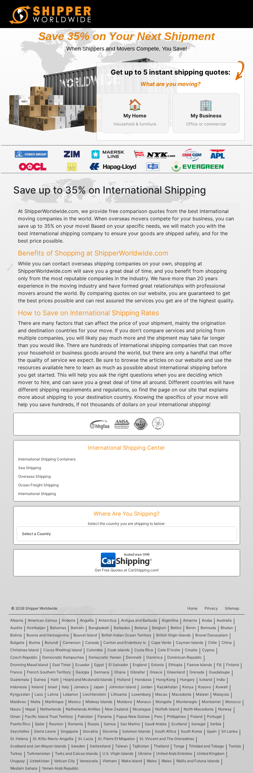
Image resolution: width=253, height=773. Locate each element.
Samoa (110, 724)
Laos (39, 694)
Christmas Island (24, 650)
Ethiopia (175, 664)
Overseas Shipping (34, 476)
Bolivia (16, 635)
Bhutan (227, 627)
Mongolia (164, 701)
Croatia (191, 650)
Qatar (39, 724)
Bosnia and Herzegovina (48, 635)
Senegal (198, 724)
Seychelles (19, 731)
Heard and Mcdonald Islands (87, 679)
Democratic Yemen (105, 657)
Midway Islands (98, 701)
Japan (98, 687)
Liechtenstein (94, 694)
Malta (35, 701)
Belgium (159, 627)
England (140, 664)
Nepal (30, 709)
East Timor (61, 664)
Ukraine (144, 753)
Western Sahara (23, 768)
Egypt (99, 664)
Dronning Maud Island (29, 664)
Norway (225, 709)
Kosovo (204, 687)
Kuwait (222, 687)
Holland (123, 679)
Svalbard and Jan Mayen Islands (38, 746)
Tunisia (235, 746)
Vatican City (64, 761)
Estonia (157, 664)
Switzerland (100, 746)
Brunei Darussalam (211, 635)
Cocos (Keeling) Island (62, 650)
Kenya (187, 687)
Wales (152, 761)
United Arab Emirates (174, 753)
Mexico (74, 701)
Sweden (78, 746)
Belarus (141, 627)
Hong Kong (165, 679)
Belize (176, 627)
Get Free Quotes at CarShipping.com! (127, 570)
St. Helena (19, 738)
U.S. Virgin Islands (117, 753)
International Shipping (37, 493)
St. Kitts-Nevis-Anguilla (53, 738)
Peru (158, 716)
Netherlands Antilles (83, 709)
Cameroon (72, 642)
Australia (224, 620)
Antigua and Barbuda (139, 620)
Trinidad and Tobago (206, 746)
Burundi (51, 642)
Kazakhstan (167, 687)
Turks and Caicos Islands (76, 753)
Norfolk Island (167, 709)
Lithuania (119, 694)
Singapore (69, 731)
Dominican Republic (184, 657)
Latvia (53, 694)
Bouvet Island (85, 635)
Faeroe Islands (199, 664)
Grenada (196, 672)
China (227, 642)
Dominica (154, 657)
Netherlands (50, 709)
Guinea (40, 679)
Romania (75, 724)
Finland (232, 664)
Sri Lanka (229, 731)
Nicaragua (142, 709)
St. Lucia (85, 738)
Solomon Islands (136, 731)
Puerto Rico (20, 724)
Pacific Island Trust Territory (49, 716)
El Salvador (118, 664)
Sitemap (232, 608)
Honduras (143, 679)
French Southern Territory (49, 672)
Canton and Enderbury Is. (125, 642)
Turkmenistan (38, 753)
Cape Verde (161, 642)
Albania (16, 620)
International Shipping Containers (47, 459)
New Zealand (116, 709)
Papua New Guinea (133, 716)
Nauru (15, 709)
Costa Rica (143, 650)
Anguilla (87, 620)
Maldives (18, 701)
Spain (212, 731)
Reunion (56, 724)
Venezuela (89, 761)
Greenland (176, 672)
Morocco (233, 701)
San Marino (130, 724)
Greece (156, 672)
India (221, 679)
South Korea (191, 731)
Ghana (120, 672)
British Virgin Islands (173, 635)
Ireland (37, 687)
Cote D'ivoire (169, 650)
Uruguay (17, 761)
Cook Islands (118, 650)
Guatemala (19, 679)
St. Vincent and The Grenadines (166, 738)
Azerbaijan (36, 627)
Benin (191, 627)
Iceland (205, 679)
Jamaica (81, 687)
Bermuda (208, 627)
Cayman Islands (189, 642)
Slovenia (110, 731)
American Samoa (42, 620)
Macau (161, 694)
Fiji (219, 664)
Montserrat (211, 701)
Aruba (207, 620)
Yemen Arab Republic (60, 768)
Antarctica (107, 620)
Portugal (214, 716)
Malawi (202, 694)
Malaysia (221, 694)
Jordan (146, 687)
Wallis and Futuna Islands (197, 761)
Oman (15, 716)
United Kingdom (210, 753)
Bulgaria (17, 642)
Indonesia (18, 687)
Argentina (170, 620)
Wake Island (131, 761)
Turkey (16, 753)
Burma (34, 642)
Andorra (68, 620)
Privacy (211, 608)
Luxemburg (141, 694)
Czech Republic (24, 657)
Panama (104, 716)
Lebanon (70, 694)
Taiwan (121, 746)
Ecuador (82, 664)
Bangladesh (99, 627)
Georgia (82, 672)
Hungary (187, 679)
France (16, 672)
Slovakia (90, 731)
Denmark (134, 657)
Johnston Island (122, 687)
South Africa (165, 731)
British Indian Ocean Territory (126, 635)
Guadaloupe (219, 672)
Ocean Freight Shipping (38, 485)
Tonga (178, 746)
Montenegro (186, 701)
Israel (52, 687)
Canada (92, 642)
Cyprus (208, 650)
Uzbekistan (39, 761)
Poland (196, 716)
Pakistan (85, 716)
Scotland (179, 724)
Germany (102, 672)
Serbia (215, 724)
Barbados (122, 627)
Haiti (55, 679)
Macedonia (181, 694)
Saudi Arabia (156, 724)
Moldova (124, 701)
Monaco (144, 701)
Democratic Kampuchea (63, 657)
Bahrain (77, 627)
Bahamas (58, 627)
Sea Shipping (29, 467)
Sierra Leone (45, 731)
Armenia (190, 620)
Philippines (176, 716)
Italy (65, 687)
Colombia (94, 650)
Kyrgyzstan (20, 694)
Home (192, 608)
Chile (212, 642)
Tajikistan (140, 746)
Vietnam (109, 761)
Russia (93, 724)
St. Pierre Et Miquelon (116, 738)
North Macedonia (199, 709)
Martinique (54, 701)
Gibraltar (137, 672)
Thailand (161, 746)
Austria (16, 627)
